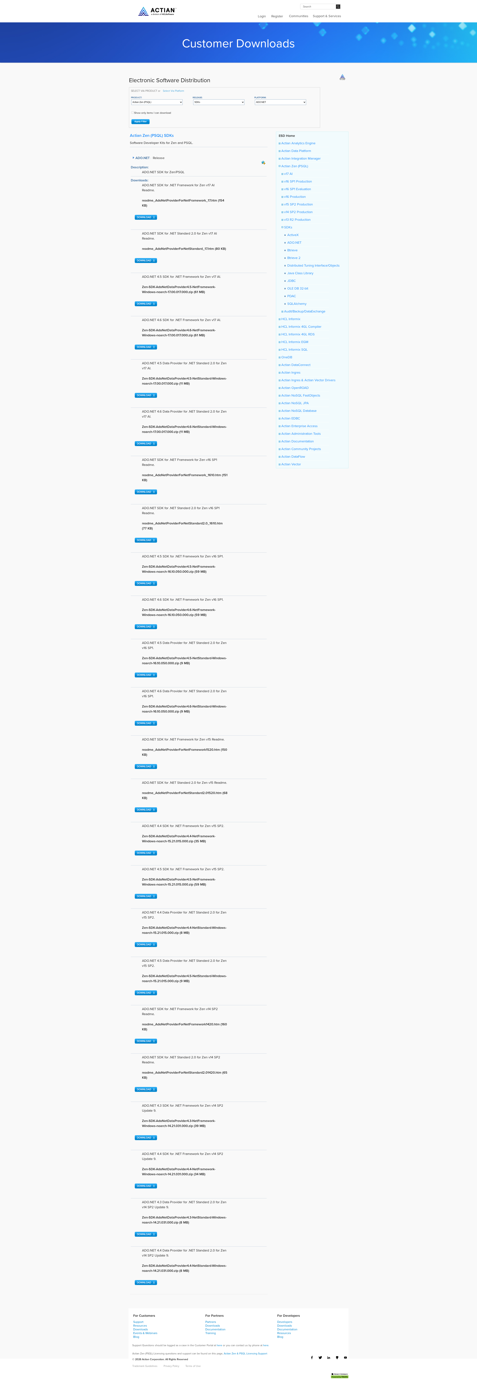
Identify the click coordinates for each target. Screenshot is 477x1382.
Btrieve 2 (293, 257)
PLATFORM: (260, 97)
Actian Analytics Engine (297, 143)
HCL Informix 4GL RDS (297, 334)
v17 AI (288, 173)
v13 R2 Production (297, 219)
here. (266, 1345)
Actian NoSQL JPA (294, 403)
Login (262, 16)
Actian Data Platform (295, 150)
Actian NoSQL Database (298, 410)
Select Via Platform (173, 90)
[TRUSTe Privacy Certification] (339, 1375)
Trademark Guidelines (144, 1366)
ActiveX (292, 234)
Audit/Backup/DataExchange (304, 311)
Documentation (215, 1329)
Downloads (140, 1329)
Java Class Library (299, 273)
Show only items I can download (152, 113)
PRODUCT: (136, 97)
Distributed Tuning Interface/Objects (312, 265)
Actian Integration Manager (300, 158)
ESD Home (287, 135)
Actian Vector (290, 464)
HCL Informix (290, 319)
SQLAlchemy (296, 303)
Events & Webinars (145, 1333)
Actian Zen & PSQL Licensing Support (245, 1354)
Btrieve (291, 250)
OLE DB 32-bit (296, 288)
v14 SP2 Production (298, 212)
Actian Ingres (290, 372)
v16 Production (294, 196)
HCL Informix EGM (294, 341)
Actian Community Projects (300, 448)
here (219, 1345)
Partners (210, 1322)
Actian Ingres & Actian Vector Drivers (307, 380)
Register (277, 16)
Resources (140, 1325)
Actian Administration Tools (300, 433)
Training (210, 1333)
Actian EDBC (290, 418)
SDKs (287, 227)
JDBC (290, 280)
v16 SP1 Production (297, 181)
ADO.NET (293, 242)
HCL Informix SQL (294, 349)
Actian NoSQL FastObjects (300, 395)
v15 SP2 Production (298, 204)
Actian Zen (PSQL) (294, 166)
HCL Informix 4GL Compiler (300, 326)
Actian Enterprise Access (299, 426)
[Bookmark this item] (263, 162)
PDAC (290, 296)
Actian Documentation (297, 441)
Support (138, 1322)
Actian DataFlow (292, 456)
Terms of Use (193, 1366)
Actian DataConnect (295, 364)
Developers (284, 1322)
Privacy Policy (171, 1366)
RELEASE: (198, 97)
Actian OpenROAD (294, 387)
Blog (136, 1337)
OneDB (286, 357)
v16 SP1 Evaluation (297, 189)
